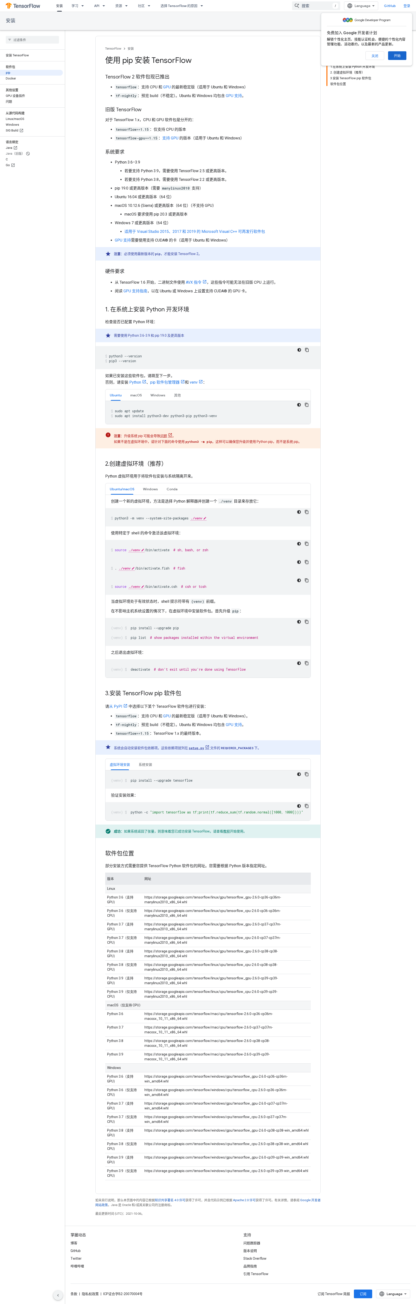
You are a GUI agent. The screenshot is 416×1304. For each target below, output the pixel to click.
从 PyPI (115, 706)
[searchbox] (32, 40)
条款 (74, 1294)
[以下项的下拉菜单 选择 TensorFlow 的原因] (203, 6)
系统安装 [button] (145, 764)
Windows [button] (157, 395)
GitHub (390, 6)
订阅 (363, 1294)
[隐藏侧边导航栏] (58, 1295)
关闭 (374, 56)
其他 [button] (177, 395)
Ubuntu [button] (116, 395)
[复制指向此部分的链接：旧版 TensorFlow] (146, 110)
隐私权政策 (90, 1294)
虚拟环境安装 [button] (120, 764)
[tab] (115, 395)
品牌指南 (250, 1266)
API (96, 6)
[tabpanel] (208, 412)
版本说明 (250, 1251)
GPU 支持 (234, 95)
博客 (74, 1243)
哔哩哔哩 (77, 1266)
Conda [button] (172, 489)
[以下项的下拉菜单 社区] (150, 6)
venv (194, 382)
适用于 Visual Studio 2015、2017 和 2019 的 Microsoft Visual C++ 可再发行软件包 (194, 231)
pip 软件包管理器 (165, 382)
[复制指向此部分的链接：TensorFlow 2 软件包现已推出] (174, 77)
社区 (141, 6)
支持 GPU (170, 138)
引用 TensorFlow (255, 1274)
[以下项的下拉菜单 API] (105, 6)
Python (135, 382)
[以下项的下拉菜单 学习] (84, 6)
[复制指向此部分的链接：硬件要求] (129, 272)
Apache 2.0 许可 (244, 1200)
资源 (118, 6)
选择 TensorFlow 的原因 (179, 6)
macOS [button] (136, 395)
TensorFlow (113, 48)
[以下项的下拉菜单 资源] (128, 6)
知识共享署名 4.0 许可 (170, 1200)
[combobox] (316, 5)
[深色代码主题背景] (299, 350)
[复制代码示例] (307, 350)
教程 (226, 831)
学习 (75, 6)
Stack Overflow (254, 1258)
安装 (59, 6)
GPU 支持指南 (135, 291)
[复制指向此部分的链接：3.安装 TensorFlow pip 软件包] (186, 694)
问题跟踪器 (251, 1243)
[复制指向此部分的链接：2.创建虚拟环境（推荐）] (172, 464)
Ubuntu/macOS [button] (122, 489)
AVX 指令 (194, 282)
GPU (167, 87)
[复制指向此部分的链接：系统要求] (129, 152)
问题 (163, 436)
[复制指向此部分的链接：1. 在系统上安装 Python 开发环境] (194, 310)
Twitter (76, 1258)
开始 (397, 55)
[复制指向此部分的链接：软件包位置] (139, 854)
